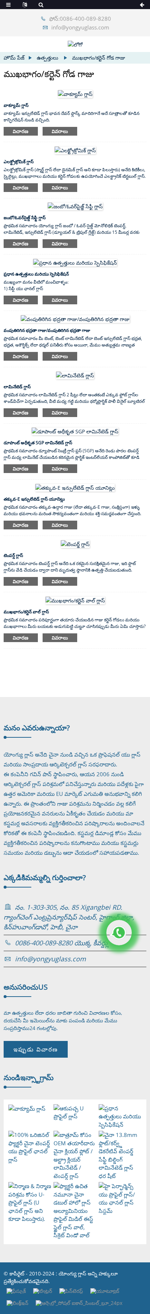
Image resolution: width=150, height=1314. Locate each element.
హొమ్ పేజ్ (14, 57)
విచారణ (21, 131)
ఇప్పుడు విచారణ (35, 1049)
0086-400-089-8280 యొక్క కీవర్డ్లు (62, 942)
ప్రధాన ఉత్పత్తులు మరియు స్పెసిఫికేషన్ (36, 274)
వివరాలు (60, 131)
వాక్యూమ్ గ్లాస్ (16, 105)
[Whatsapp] (119, 932)
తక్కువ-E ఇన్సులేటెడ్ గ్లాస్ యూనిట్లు (34, 499)
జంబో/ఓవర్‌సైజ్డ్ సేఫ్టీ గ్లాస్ (25, 218)
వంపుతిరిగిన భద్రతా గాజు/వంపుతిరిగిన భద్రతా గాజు (47, 330)
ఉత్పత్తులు (47, 57)
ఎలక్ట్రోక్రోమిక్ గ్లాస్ (18, 162)
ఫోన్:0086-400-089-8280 (80, 18)
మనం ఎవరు (37, 728)
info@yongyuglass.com (80, 27)
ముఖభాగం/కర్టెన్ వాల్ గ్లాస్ (26, 612)
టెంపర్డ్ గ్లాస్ (13, 555)
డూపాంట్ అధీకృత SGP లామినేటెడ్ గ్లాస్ (38, 443)
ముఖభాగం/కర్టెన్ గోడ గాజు (98, 57)
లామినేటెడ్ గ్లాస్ (17, 387)
